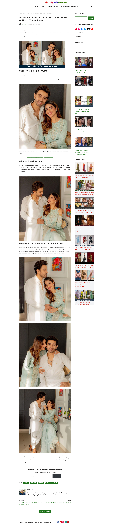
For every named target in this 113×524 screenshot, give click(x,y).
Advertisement (65, 6)
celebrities (33, 482)
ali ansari (26, 482)
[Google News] (68, 522)
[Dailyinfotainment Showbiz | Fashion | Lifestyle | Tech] (56, 2)
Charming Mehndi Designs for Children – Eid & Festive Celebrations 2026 (82, 284)
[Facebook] (82, 29)
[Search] (92, 6)
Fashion (49, 6)
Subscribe (56, 476)
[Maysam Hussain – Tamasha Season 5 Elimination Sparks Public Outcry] (84, 81)
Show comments (45, 511)
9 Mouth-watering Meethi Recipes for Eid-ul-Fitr (40, 157)
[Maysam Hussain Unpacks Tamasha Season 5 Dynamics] (84, 62)
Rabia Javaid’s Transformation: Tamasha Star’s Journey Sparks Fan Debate (84, 132)
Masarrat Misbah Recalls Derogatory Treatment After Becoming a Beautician (82, 152)
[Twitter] (85, 29)
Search (91, 18)
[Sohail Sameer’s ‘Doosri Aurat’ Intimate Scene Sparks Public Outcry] (84, 101)
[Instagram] (79, 29)
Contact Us (74, 6)
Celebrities (25, 13)
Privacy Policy (39, 522)
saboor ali (48, 482)
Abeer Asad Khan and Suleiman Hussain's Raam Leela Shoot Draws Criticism (84, 230)
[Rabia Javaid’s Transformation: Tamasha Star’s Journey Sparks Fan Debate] (84, 122)
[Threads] (88, 29)
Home (36, 6)
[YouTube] (91, 29)
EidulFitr (40, 482)
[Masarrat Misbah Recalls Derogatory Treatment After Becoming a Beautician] (84, 142)
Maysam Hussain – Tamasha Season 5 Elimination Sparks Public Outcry (84, 91)
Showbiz (42, 6)
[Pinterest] (76, 29)
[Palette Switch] (89, 6)
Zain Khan (24, 24)
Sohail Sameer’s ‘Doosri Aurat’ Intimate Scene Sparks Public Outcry (83, 111)
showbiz (55, 482)
